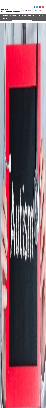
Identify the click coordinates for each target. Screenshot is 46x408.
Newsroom (5, 15)
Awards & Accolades (37, 15)
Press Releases (22, 15)
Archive (5, 18)
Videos (29, 15)
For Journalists (13, 15)
